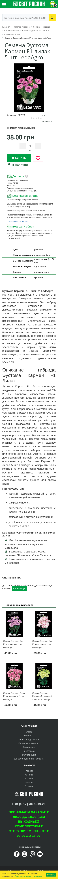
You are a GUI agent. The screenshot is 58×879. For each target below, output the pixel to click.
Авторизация (19, 588)
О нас (29, 731)
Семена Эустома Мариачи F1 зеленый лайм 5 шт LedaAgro (42, 696)
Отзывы (29, 786)
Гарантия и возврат (29, 743)
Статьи (29, 778)
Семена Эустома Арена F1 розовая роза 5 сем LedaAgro (14, 696)
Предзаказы (29, 750)
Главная (29, 770)
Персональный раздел (29, 846)
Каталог (29, 774)
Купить (20, 158)
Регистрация (29, 754)
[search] (52, 17)
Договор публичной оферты (29, 758)
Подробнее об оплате (18, 221)
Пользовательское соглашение (28, 876)
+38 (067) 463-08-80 (29, 803)
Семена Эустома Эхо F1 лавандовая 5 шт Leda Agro (13, 644)
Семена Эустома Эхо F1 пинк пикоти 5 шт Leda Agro (42, 644)
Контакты (29, 735)
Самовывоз (29, 747)
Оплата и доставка (29, 739)
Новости (29, 782)
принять (51, 875)
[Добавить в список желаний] (38, 158)
